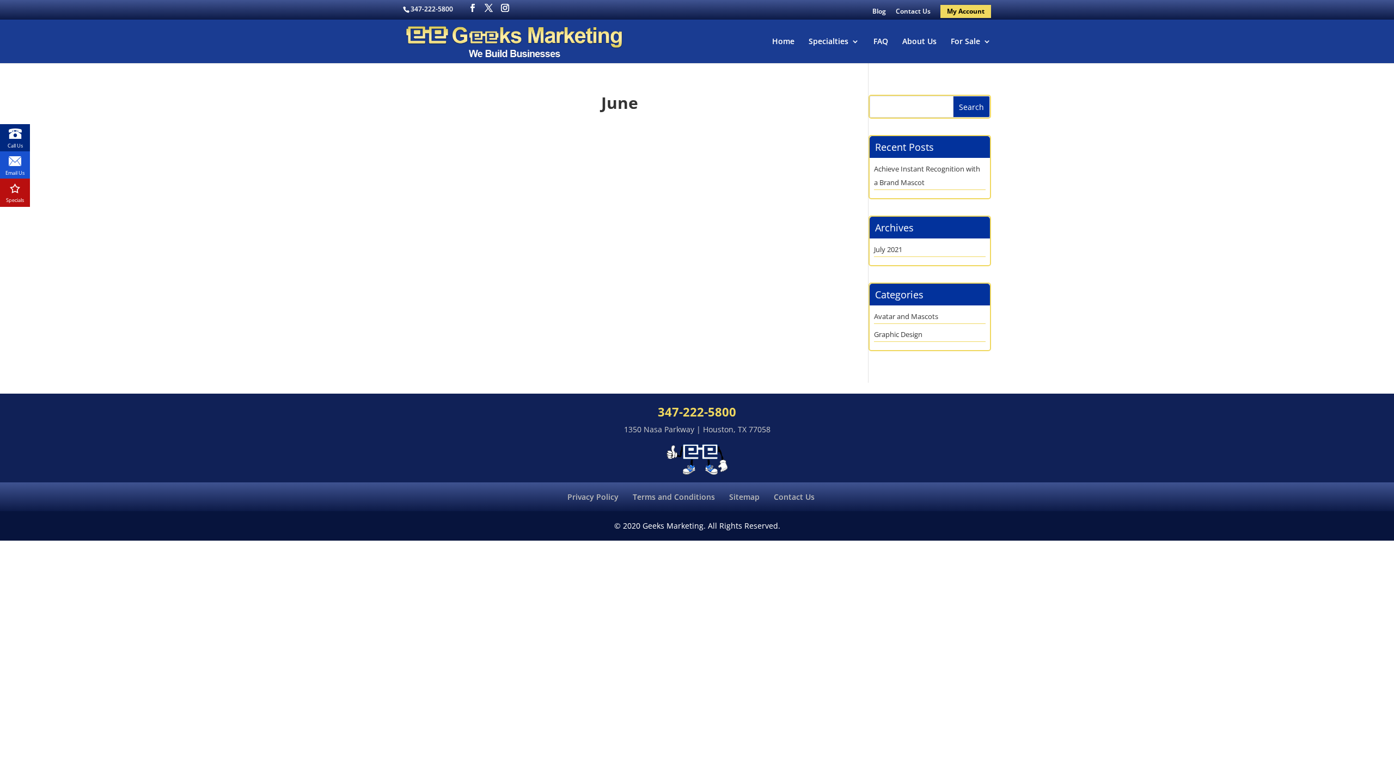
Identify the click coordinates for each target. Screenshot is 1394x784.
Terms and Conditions (674, 497)
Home (783, 42)
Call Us (15, 145)
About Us (919, 42)
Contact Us (913, 12)
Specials (15, 200)
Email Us (15, 172)
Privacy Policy (593, 497)
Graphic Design (898, 334)
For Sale (965, 42)
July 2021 (888, 249)
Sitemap (744, 497)
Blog (879, 12)
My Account (966, 11)
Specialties (828, 42)
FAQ (880, 42)
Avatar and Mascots (906, 316)
